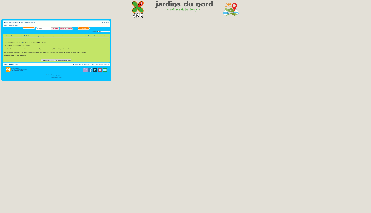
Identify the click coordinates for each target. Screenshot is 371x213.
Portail (5, 25)
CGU (22, 42)
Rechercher (55, 28)
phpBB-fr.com (59, 75)
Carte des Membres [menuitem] (30, 22)
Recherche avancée (66, 28)
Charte (28, 42)
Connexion (83, 28)
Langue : (94, 31)
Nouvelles (16, 22)
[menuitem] (21, 22)
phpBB (51, 74)
